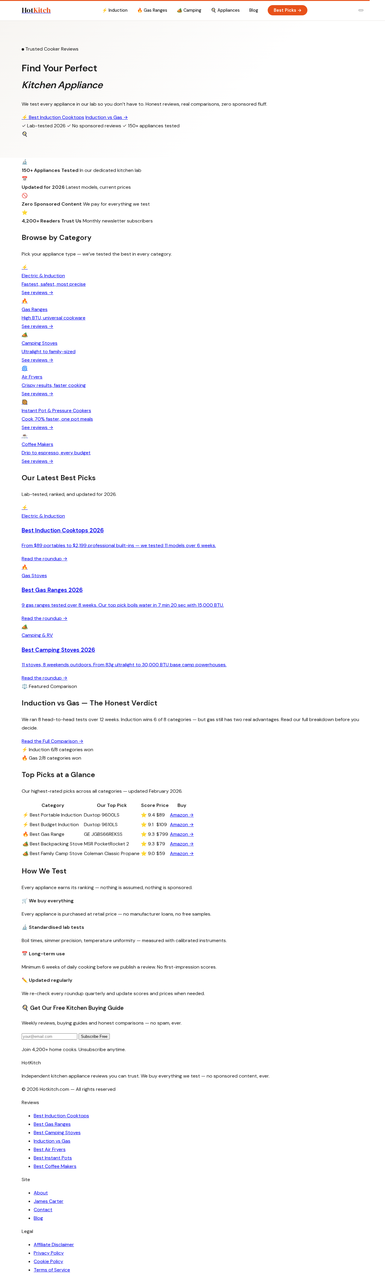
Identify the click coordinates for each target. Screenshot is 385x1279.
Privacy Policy (49, 1253)
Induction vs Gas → (106, 117)
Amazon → (182, 815)
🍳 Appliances (225, 10)
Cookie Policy (48, 1261)
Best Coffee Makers (55, 1166)
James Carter (48, 1201)
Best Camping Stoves (57, 1132)
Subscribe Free (94, 1036)
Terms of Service (52, 1270)
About (41, 1193)
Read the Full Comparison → (52, 741)
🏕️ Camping (189, 10)
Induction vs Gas (52, 1141)
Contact (43, 1209)
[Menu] (361, 10)
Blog (253, 10)
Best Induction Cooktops (61, 1116)
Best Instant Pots (53, 1158)
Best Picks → (288, 10)
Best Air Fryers (50, 1149)
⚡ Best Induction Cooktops (53, 117)
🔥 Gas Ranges (152, 10)
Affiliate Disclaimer (54, 1244)
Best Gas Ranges (52, 1124)
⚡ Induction (115, 10)
